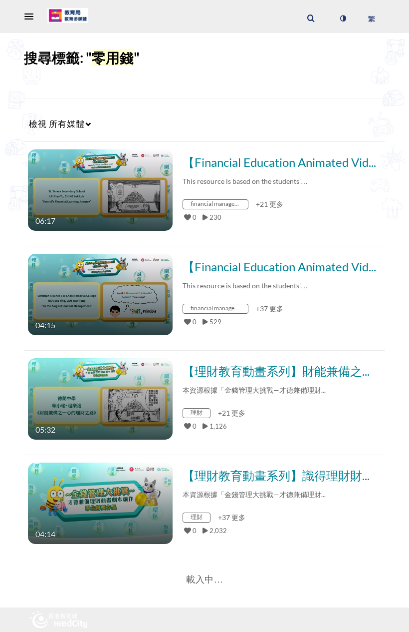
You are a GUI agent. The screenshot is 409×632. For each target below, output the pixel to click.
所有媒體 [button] (57, 123)
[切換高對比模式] (342, 18)
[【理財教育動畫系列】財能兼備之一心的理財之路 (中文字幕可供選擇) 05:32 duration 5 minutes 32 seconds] (100, 398)
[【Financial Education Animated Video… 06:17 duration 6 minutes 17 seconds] (100, 189)
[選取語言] (371, 18)
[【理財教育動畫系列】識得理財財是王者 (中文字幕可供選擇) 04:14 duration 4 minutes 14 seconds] (100, 502)
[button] (32, 16)
